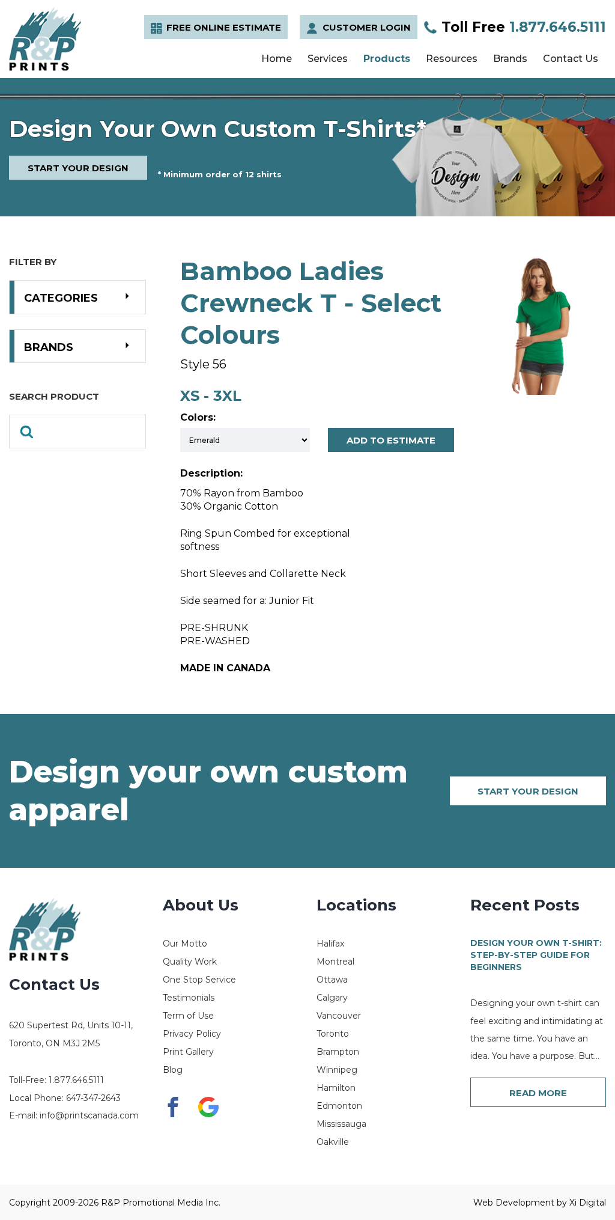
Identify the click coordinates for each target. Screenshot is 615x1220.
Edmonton (339, 1105)
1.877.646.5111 (523, 27)
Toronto (333, 1033)
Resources (451, 58)
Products (386, 58)
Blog (173, 1069)
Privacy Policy (192, 1033)
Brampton (338, 1051)
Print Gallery (188, 1051)
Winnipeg (337, 1069)
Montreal (335, 961)
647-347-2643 (93, 1098)
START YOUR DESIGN (78, 168)
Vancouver (339, 1015)
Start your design (527, 791)
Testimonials (188, 997)
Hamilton (336, 1087)
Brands (510, 58)
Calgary (332, 997)
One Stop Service (199, 979)
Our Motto (185, 943)
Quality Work (190, 961)
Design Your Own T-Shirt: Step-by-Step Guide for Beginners (536, 955)
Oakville (333, 1141)
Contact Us (570, 58)
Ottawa (332, 979)
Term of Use (188, 1015)
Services (328, 58)
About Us (200, 905)
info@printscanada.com (89, 1115)
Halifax (330, 943)
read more (538, 1093)
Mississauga (341, 1123)
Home (276, 58)
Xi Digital (587, 1202)
